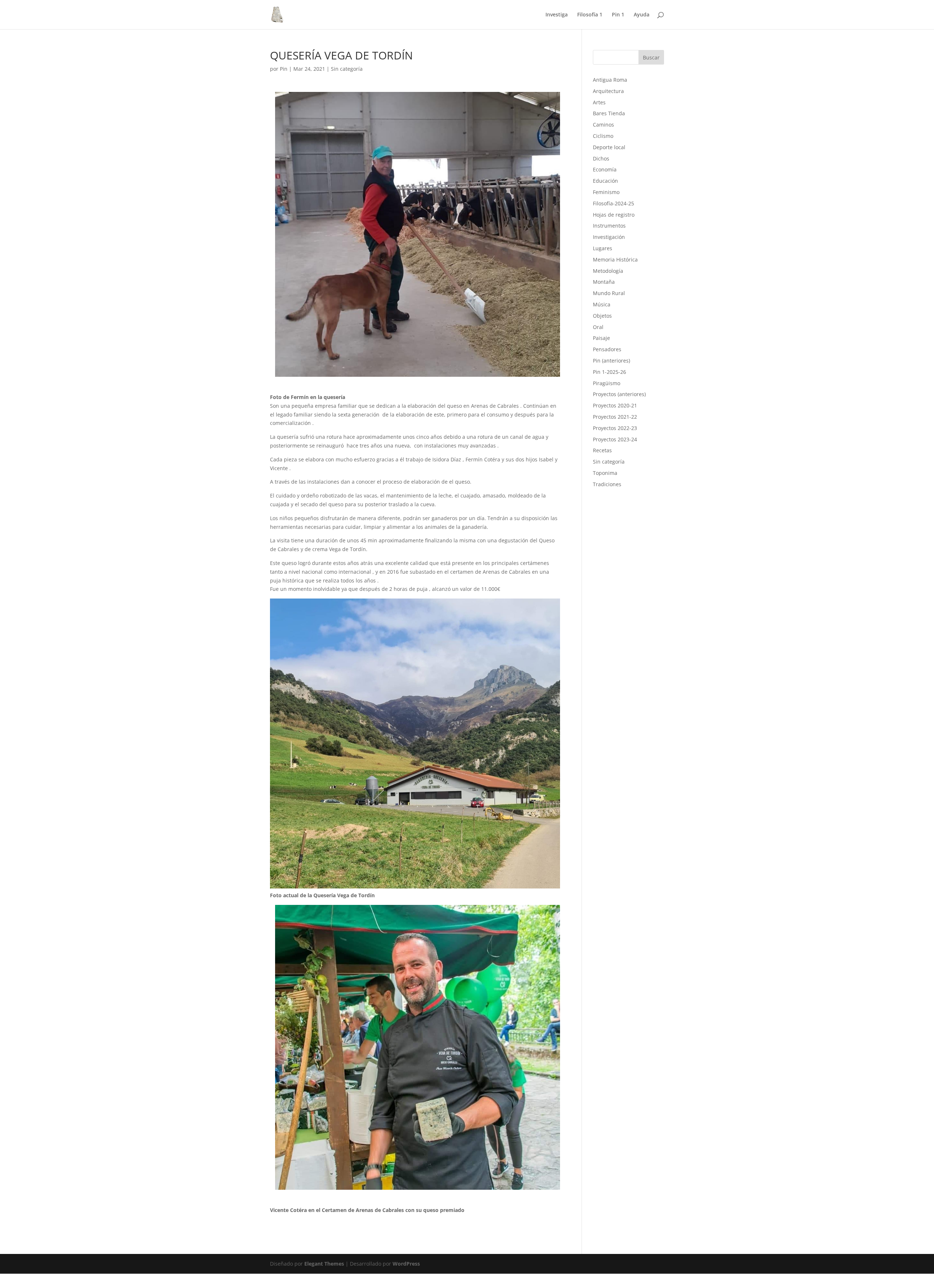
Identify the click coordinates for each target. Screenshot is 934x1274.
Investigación (609, 236)
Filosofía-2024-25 (613, 203)
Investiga (556, 15)
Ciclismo (603, 135)
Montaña (604, 281)
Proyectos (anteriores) (619, 394)
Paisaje (601, 337)
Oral (598, 327)
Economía (605, 169)
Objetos (602, 315)
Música (601, 304)
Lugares (602, 248)
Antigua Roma (610, 79)
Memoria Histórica (615, 259)
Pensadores (607, 349)
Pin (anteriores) (611, 360)
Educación (605, 180)
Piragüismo (606, 383)
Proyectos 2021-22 (615, 416)
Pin (283, 68)
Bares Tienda (609, 113)
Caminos (603, 124)
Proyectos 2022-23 (615, 428)
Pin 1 (618, 15)
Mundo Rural (609, 293)
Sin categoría (347, 68)
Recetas (602, 450)
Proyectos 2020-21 (615, 405)
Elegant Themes (324, 1263)
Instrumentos (609, 225)
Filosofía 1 (589, 15)
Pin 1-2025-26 (609, 371)
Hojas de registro (613, 214)
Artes (599, 102)
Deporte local (609, 147)
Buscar (651, 57)
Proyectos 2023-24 (615, 439)
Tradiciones (607, 484)
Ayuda (641, 15)
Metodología (608, 270)
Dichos (601, 158)
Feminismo (606, 192)
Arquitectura (608, 91)
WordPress (406, 1263)
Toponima (605, 472)
